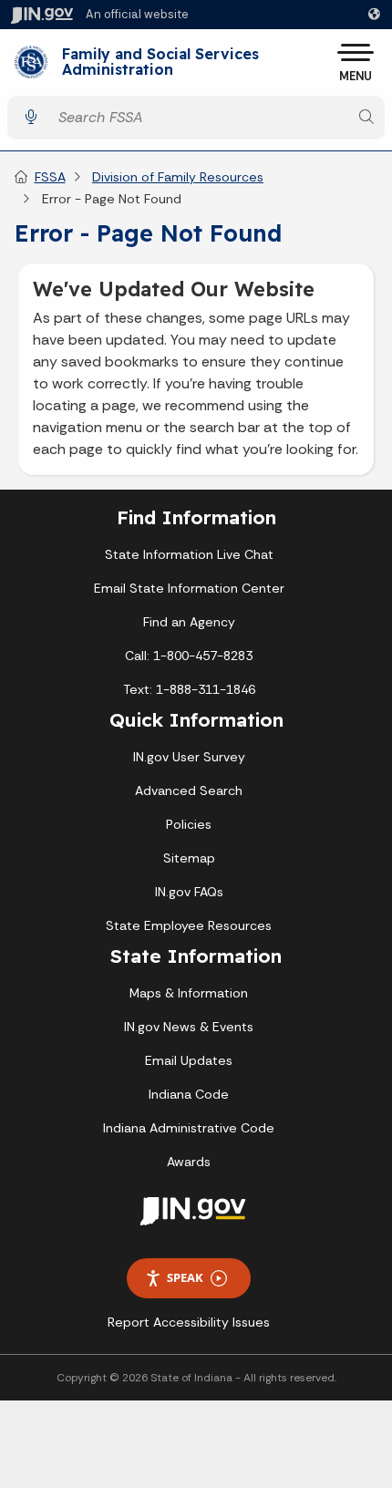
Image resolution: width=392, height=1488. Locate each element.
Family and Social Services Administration (160, 62)
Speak (185, 1277)
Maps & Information (188, 993)
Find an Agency (189, 622)
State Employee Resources (189, 925)
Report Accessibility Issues (189, 1322)
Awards (189, 1161)
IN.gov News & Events (188, 1026)
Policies (188, 824)
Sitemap (189, 858)
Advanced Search (188, 790)
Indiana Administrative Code (188, 1128)
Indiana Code (189, 1094)
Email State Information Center (189, 588)
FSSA (50, 177)
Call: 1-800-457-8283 (189, 655)
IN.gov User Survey (189, 757)
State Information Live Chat (189, 554)
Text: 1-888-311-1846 (189, 689)
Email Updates (188, 1060)
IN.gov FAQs (189, 892)
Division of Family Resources (177, 177)
